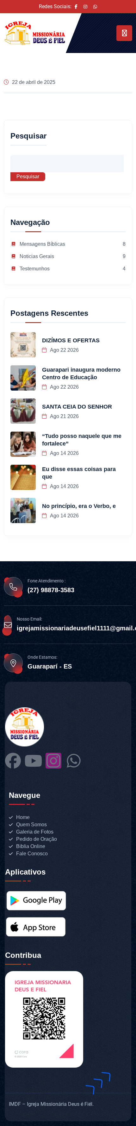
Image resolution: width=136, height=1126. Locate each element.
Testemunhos (35, 268)
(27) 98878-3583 (51, 590)
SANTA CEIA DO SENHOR (77, 407)
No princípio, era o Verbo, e (79, 506)
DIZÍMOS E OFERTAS (71, 340)
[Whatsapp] (74, 761)
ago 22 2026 (64, 350)
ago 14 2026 (64, 453)
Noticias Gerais (37, 256)
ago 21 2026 (64, 416)
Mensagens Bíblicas (42, 244)
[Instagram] (53, 761)
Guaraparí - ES (50, 666)
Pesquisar (28, 136)
